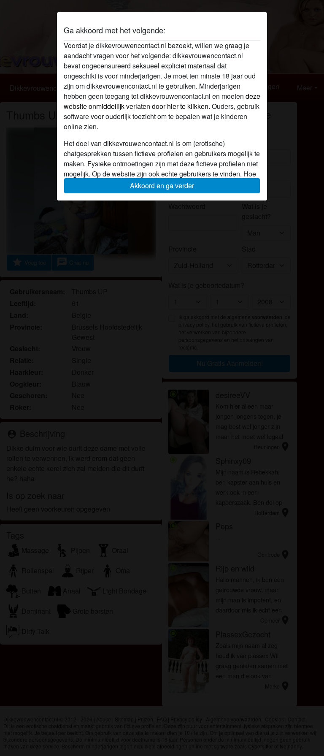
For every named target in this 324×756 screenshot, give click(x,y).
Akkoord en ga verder (162, 185)
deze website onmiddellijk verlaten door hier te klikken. (162, 101)
